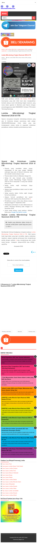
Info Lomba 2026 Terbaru (22, 537)
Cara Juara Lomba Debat (9, 479)
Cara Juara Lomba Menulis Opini (11, 482)
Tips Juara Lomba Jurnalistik (10, 490)
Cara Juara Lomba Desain (9, 486)
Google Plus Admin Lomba (18, 212)
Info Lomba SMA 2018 (12, 57)
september (4, 58)
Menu (5, 13)
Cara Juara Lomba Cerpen (9, 468)
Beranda (20, 331)
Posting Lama (32, 331)
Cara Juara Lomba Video (9, 488)
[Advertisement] (18, 144)
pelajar (29, 57)
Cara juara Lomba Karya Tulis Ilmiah (12, 466)
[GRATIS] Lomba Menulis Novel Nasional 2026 (16, 408)
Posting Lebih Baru (6, 331)
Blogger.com (21, 539)
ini (30, 199)
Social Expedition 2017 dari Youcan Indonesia (16, 357)
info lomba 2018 (25, 99)
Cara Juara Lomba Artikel (9, 495)
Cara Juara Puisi (7, 464)
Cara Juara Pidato (7, 477)
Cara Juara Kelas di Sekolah (10, 473)
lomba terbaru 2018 (22, 57)
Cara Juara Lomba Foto (9, 470)
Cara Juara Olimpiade (8, 484)
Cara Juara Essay (7, 475)
